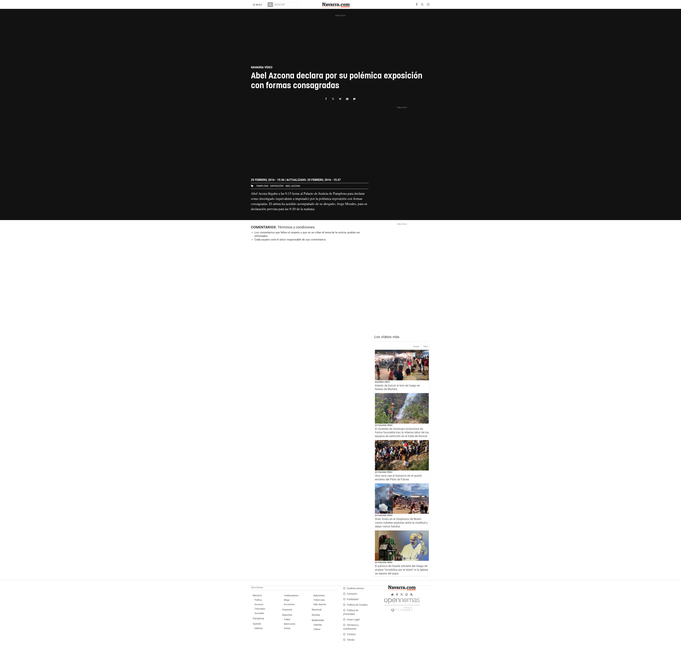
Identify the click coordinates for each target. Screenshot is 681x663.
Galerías (318, 624)
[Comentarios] (354, 98)
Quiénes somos (355, 588)
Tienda (350, 639)
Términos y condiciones (296, 227)
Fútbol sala (319, 600)
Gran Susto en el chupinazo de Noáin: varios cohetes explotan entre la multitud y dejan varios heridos (401, 522)
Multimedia (318, 620)
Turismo (351, 634)
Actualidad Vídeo (383, 425)
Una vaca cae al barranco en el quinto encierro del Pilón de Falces (398, 477)
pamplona (262, 186)
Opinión (257, 623)
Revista (316, 615)
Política (258, 600)
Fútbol (287, 619)
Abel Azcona (292, 186)
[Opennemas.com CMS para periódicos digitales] (402, 604)
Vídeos (317, 629)
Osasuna (287, 609)
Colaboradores (291, 595)
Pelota (287, 628)
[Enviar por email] (347, 98)
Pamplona (258, 618)
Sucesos (258, 604)
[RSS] (411, 594)
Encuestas (289, 604)
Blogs (287, 600)
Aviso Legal (353, 619)
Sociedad (259, 613)
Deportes (287, 615)
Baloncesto (289, 624)
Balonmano (319, 595)
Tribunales (259, 608)
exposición (276, 186)
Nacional (317, 609)
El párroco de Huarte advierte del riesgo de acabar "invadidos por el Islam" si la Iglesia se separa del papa (401, 569)
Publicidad (352, 599)
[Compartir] (326, 98)
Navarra (257, 595)
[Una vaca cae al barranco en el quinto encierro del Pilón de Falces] (402, 455)
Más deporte (320, 604)
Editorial (258, 628)
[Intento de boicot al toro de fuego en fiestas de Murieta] (402, 365)
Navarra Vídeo (382, 382)
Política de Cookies (357, 604)
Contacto (352, 593)
